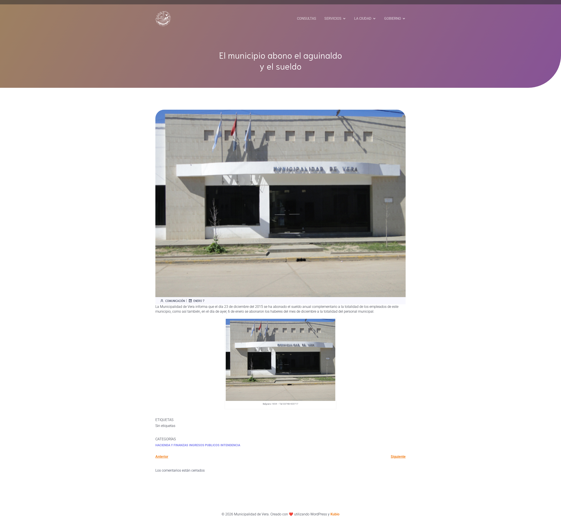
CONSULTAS (306, 18)
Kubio (334, 514)
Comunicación (175, 301)
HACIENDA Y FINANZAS (171, 445)
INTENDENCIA (230, 445)
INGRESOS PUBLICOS (204, 445)
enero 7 (199, 301)
